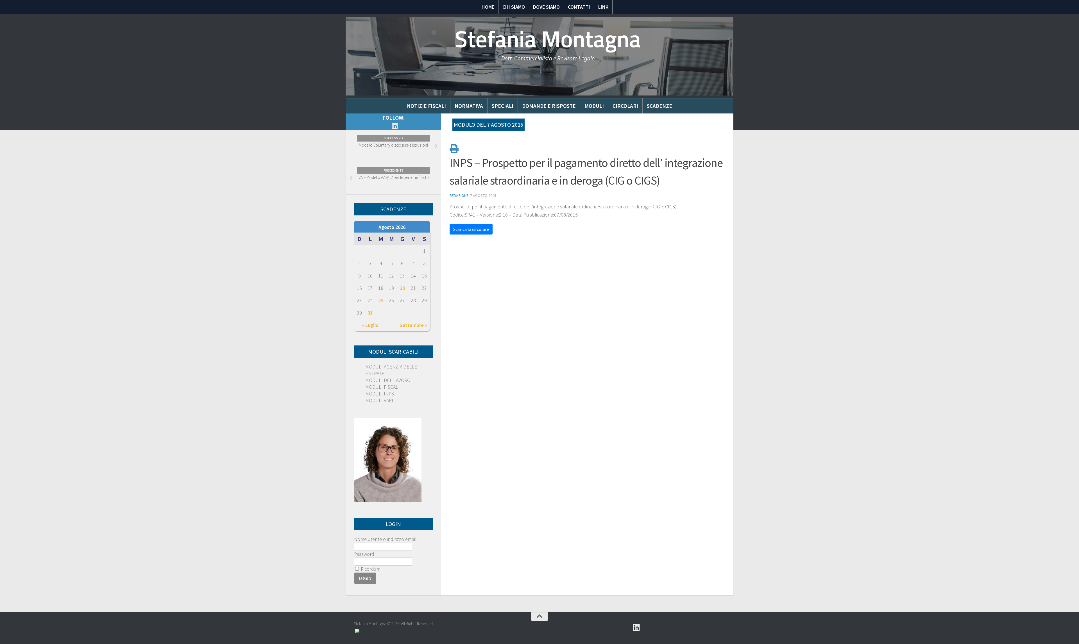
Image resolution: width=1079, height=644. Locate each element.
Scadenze (659, 106)
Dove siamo (546, 7)
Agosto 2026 (391, 227)
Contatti (579, 7)
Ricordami (370, 569)
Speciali (502, 106)
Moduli (594, 106)
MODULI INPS (379, 393)
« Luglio (370, 325)
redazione (459, 195)
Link (603, 7)
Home (488, 7)
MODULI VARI (379, 400)
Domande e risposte (549, 106)
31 (370, 313)
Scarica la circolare (471, 229)
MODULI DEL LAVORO (388, 380)
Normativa (469, 106)
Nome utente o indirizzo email (385, 539)
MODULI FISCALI (382, 387)
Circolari (625, 106)
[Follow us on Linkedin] (394, 125)
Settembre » (413, 325)
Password (364, 554)
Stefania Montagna (548, 39)
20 (402, 288)
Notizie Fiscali (426, 106)
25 (380, 300)
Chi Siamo (513, 7)
